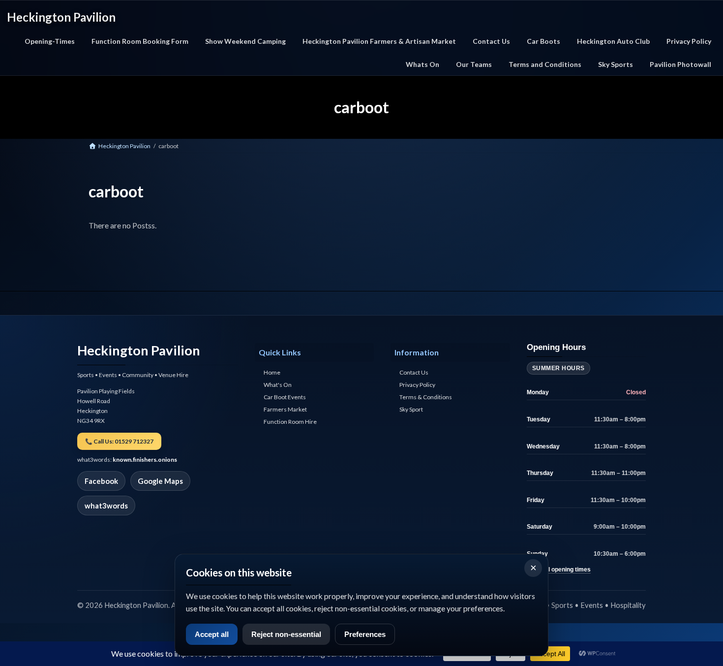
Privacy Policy (417, 385)
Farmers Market (285, 409)
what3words (106, 505)
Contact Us (413, 373)
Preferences (365, 634)
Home (272, 373)
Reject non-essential (286, 634)
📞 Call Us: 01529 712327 (119, 441)
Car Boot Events (285, 397)
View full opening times (559, 569)
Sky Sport (411, 409)
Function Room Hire (290, 422)
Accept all (212, 634)
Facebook (101, 480)
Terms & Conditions (425, 397)
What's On (278, 385)
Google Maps (160, 480)
